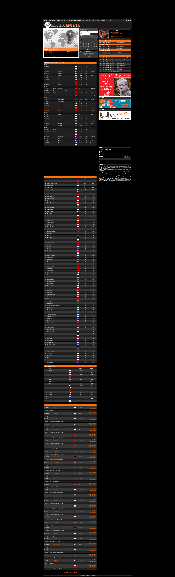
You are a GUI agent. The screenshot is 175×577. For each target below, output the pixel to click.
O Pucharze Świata (48, 52)
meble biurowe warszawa (104, 160)
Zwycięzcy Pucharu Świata (50, 55)
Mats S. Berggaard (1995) (116, 33)
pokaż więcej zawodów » (114, 71)
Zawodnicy (88, 20)
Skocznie (94, 20)
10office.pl (92, 575)
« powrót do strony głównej (70, 572)
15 (94, 43)
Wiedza (68, 20)
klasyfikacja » (93, 408)
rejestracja (82, 37)
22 (94, 44)
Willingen (56, 522)
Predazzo (56, 473)
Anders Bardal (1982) (115, 32)
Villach (55, 429)
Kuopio (55, 533)
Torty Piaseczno (102, 161)
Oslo (55, 549)
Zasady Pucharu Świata (49, 54)
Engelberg (56, 440)
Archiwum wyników (72, 51)
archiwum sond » (127, 157)
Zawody (58, 20)
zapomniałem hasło (94, 37)
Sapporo (56, 500)
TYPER (109, 20)
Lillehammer (56, 544)
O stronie (79, 20)
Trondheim (56, 418)
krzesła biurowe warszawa (104, 162)
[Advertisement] (87, 9)
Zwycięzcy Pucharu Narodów (50, 56)
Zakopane (56, 489)
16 (97, 43)
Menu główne (52, 20)
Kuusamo (56, 407)
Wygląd (45, 20)
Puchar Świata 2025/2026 (49, 51)
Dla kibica (73, 20)
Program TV (103, 20)
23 (97, 44)
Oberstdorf (56, 451)
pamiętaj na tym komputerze (87, 35)
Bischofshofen (57, 462)
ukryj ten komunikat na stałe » (115, 181)
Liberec (55, 511)
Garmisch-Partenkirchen (59, 456)
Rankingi (63, 20)
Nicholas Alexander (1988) (116, 36)
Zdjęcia (83, 20)
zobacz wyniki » (92, 407)
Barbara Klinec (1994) (115, 34)
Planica (55, 555)
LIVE (98, 20)
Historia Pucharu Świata (49, 53)
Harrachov (56, 484)
